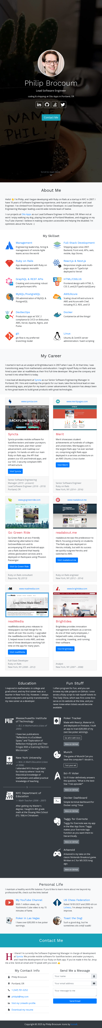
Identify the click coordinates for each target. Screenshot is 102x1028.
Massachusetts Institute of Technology (31, 720)
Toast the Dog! (73, 918)
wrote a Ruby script (62, 694)
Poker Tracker (72, 718)
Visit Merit (63, 464)
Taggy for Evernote (76, 819)
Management (24, 242)
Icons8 (74, 1024)
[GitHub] (47, 104)
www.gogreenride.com (29, 499)
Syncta (38, 379)
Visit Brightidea (65, 648)
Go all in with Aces (72, 738)
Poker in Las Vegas (28, 918)
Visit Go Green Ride (19, 566)
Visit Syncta (15, 471)
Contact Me (51, 117)
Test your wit (70, 765)
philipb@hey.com (20, 996)
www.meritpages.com (77, 401)
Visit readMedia (17, 652)
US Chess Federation (77, 900)
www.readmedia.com (29, 588)
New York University (28, 757)
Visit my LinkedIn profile (23, 1003)
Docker (68, 312)
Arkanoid (69, 849)
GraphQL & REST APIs (29, 279)
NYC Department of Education (28, 794)
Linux (67, 333)
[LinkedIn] (39, 104)
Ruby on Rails (24, 260)
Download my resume (22, 1009)
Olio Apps (26, 214)
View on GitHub (71, 744)
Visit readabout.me (67, 560)
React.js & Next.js (75, 260)
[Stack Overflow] (55, 104)
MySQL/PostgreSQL (28, 294)
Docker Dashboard (75, 797)
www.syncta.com (29, 401)
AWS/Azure (70, 294)
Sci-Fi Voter (71, 773)
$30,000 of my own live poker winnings (78, 730)
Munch (68, 752)
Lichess (67, 907)
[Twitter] (63, 104)
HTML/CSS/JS (73, 279)
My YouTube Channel (29, 900)
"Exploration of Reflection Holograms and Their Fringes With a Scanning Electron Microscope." (32, 745)
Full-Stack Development (79, 242)
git (17, 333)
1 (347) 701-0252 (20, 990)
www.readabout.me (77, 499)
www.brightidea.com (77, 588)
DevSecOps (23, 312)
